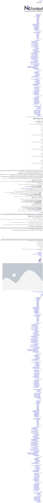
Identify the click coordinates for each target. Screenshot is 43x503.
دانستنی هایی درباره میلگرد (37, 396)
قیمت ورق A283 (37, 47)
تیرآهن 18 (38, 35)
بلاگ (42, 294)
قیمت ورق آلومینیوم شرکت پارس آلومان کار (32, 453)
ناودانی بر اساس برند (37, 96)
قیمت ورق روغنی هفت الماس (34, 442)
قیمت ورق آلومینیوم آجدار (36, 351)
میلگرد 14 (38, 19)
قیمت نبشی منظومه (36, 480)
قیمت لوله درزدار (38, 80)
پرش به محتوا (41, 0)
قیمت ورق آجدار (37, 45)
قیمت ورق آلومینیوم (36, 65)
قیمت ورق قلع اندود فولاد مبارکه (33, 449)
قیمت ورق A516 (37, 48)
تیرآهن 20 (38, 422)
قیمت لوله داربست (36, 467)
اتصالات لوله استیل (37, 85)
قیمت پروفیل (38, 70)
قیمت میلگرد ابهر (37, 30)
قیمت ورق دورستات (35, 333)
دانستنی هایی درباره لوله (37, 496)
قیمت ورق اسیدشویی (36, 437)
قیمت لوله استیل (38, 469)
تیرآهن (40, 417)
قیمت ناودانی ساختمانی (36, 489)
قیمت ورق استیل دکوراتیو (36, 451)
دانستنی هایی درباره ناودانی (37, 110)
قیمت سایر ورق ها (38, 63)
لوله (40, 77)
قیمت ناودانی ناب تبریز (36, 487)
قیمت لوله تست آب (36, 81)
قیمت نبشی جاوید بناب (36, 91)
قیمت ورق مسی (37, 69)
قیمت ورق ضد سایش (35, 49)
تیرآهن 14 (38, 317)
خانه (42, 293)
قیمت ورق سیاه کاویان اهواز (34, 42)
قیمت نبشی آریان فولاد (36, 90)
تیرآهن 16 (38, 34)
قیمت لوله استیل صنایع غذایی (35, 471)
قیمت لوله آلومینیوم (38, 82)
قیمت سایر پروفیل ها (37, 358)
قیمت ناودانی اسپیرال (36, 101)
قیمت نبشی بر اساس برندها (37, 476)
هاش (40, 105)
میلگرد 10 (38, 404)
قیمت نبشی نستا (37, 378)
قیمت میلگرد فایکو (37, 27)
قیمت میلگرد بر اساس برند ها (36, 410)
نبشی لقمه (37, 89)
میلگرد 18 (38, 20)
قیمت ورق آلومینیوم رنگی (36, 68)
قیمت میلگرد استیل (38, 15)
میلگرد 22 (38, 408)
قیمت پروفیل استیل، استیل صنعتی (35, 76)
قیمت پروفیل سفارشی (37, 460)
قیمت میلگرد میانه (37, 25)
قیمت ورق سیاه (37, 40)
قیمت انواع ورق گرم (38, 426)
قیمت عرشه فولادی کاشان (34, 342)
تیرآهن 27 (38, 424)
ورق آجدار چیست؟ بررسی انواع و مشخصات (27, 188)
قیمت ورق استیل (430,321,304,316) (35, 64)
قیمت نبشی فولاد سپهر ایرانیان (35, 376)
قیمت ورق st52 (37, 43)
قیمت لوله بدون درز (38, 78)
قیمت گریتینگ (38, 494)
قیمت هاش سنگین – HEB (37, 106)
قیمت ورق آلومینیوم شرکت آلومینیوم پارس (32, 67)
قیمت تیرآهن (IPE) (38, 31)
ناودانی (40, 95)
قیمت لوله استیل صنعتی (36, 83)
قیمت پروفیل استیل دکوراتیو (35, 360)
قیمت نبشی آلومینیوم (36, 474)
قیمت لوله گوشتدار (36, 79)
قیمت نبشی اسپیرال (36, 88)
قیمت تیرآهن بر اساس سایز (37, 419)
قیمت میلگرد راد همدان (36, 28)
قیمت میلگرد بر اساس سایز (37, 16)
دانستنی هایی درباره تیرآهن (37, 112)
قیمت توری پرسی (38, 115)
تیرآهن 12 (38, 33)
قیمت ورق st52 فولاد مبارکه (34, 431)
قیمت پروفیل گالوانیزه (36, 458)
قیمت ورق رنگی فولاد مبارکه (34, 344)
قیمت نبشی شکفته (36, 478)
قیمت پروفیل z (37, 74)
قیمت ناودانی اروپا (37, 103)
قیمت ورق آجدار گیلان (34, 433)
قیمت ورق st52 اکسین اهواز (34, 44)
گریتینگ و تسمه (39, 107)
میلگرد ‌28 (38, 22)
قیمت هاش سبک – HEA (37, 492)
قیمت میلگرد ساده (38, 401)
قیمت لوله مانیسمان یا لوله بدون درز (35, 465)
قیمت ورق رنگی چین (35, 60)
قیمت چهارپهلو (38, 108)
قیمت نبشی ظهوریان (36, 92)
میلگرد (40, 13)
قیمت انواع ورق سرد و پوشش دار (36, 51)
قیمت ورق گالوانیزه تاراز (34, 440)
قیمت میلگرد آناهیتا (36, 29)
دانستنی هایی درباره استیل (37, 498)
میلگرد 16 (38, 406)
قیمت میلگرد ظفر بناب (36, 26)
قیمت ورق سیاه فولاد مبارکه (34, 324)
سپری (40, 104)
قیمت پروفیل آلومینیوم (36, 462)
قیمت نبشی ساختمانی (36, 87)
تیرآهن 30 (38, 38)
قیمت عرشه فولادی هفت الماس (33, 444)
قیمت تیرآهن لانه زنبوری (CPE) (36, 315)
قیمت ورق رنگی (37, 446)
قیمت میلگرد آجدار (38, 297)
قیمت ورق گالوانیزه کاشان (34, 52)
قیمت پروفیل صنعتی (36, 72)
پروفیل (40, 456)
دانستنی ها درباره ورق (37, 114)
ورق (40, 39)
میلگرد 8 (38, 17)
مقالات (40, 109)
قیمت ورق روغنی (37, 54)
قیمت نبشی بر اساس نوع (37, 86)
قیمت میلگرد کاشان (36, 415)
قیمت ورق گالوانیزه (36, 335)
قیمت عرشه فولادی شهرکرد (34, 58)
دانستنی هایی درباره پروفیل (37, 394)
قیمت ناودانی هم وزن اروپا (36, 97)
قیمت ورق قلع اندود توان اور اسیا (33, 62)
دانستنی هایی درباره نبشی (37, 113)
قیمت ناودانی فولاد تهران (36, 99)
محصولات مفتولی (39, 501)
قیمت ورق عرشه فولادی (36, 57)
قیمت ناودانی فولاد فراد (36, 100)
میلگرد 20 (38, 21)
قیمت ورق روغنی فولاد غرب (34, 55)
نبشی (40, 369)
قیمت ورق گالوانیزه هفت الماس (33, 53)
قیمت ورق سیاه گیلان (35, 326)
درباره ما (42, 295)
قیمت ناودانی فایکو (37, 485)
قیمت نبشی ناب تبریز (36, 94)
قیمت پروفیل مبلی (37, 73)
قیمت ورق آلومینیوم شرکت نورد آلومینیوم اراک (32, 66)
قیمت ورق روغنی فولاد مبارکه (34, 56)
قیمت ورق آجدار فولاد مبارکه (34, 46)
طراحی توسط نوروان (40, 292)
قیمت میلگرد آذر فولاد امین (36, 24)
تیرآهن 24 (38, 37)
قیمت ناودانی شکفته (36, 98)
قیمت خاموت (38, 299)
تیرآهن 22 (38, 36)
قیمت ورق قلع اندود (36, 61)
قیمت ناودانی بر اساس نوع (37, 385)
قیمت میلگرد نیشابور (36, 413)
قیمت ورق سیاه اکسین (34, 428)
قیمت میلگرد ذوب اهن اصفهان (35, 308)
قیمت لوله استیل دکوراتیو (36, 367)
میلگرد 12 (38, 18)
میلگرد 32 (38, 306)
